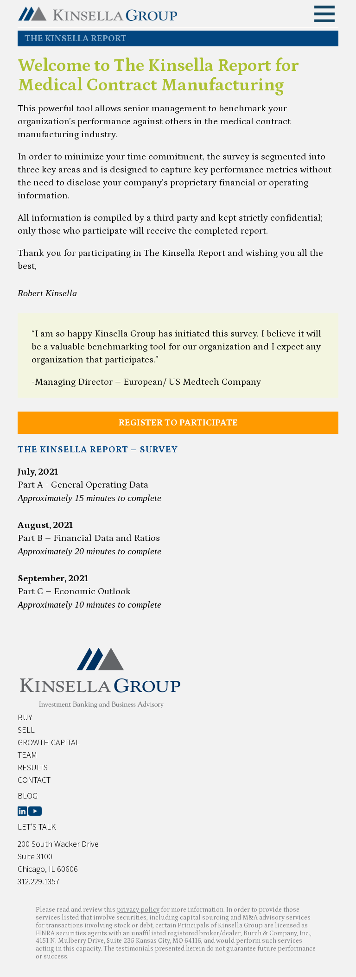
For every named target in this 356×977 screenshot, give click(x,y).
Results (33, 767)
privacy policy (138, 910)
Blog (28, 795)
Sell (26, 729)
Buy (25, 717)
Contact (34, 779)
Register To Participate (178, 423)
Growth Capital (49, 742)
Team (27, 754)
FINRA (45, 933)
